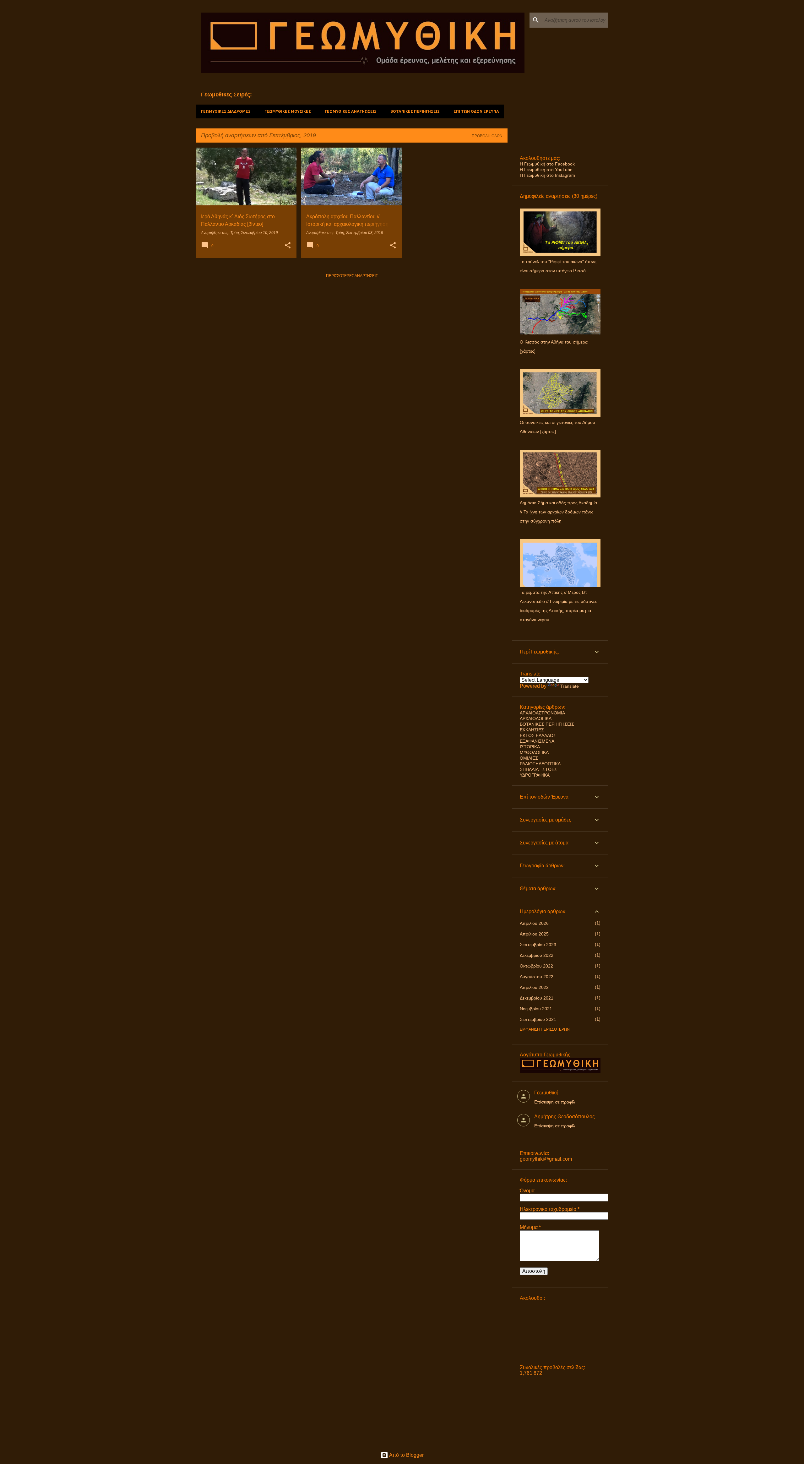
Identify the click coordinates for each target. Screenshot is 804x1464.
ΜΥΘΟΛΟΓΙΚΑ (534, 752)
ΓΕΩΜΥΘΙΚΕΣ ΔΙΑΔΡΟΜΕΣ (226, 111)
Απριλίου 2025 (534, 933)
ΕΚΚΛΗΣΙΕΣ (532, 729)
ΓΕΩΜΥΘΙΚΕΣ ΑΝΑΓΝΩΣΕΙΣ (351, 111)
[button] (287, 245)
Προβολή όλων (487, 136)
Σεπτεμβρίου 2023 (538, 944)
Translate (569, 686)
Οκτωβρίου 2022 (536, 965)
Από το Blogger (406, 1455)
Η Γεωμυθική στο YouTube (546, 169)
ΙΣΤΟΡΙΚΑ (530, 746)
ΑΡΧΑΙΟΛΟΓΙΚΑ (535, 718)
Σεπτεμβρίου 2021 (538, 1019)
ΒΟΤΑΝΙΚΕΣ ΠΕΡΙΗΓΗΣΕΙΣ (415, 111)
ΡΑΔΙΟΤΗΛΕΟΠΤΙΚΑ (540, 763)
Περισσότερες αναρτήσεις (352, 276)
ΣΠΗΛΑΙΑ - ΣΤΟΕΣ (538, 769)
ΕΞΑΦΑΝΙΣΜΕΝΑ (537, 741)
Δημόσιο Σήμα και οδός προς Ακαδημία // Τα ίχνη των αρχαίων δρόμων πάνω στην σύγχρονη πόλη (558, 511)
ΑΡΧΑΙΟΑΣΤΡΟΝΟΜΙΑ (542, 712)
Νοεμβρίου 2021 (536, 1008)
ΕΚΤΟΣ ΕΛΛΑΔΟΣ (538, 735)
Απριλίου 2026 (534, 923)
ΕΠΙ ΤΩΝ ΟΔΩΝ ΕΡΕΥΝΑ (476, 111)
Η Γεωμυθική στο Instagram (547, 175)
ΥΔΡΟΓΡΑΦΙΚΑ (535, 775)
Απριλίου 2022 (534, 987)
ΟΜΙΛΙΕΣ (529, 758)
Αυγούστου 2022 (536, 976)
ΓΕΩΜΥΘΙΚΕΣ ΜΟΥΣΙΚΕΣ (287, 111)
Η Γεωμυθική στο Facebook (547, 163)
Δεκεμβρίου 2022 (536, 955)
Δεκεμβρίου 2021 (536, 997)
